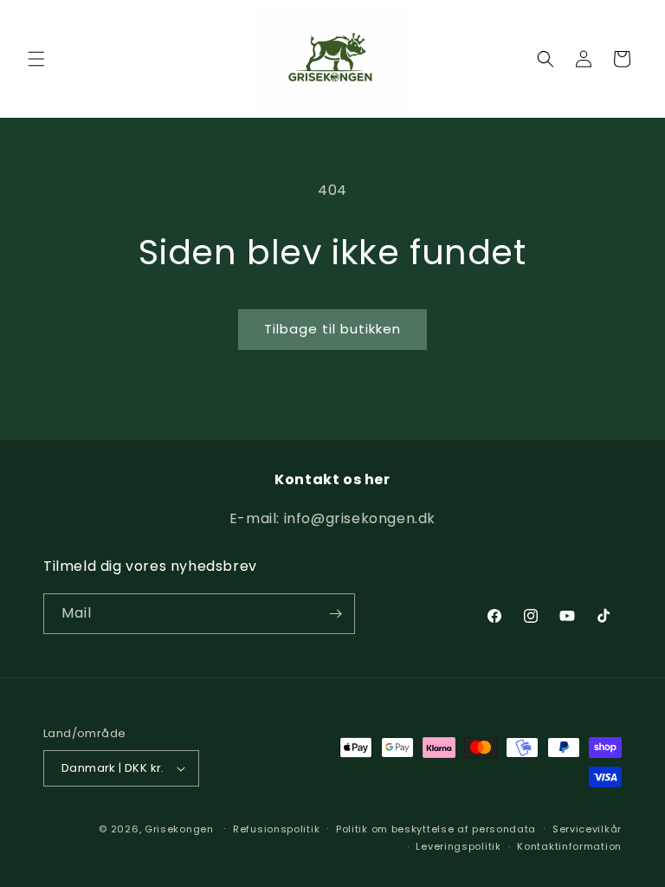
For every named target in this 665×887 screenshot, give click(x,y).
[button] (36, 59)
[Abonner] (335, 613)
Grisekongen (179, 829)
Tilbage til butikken (332, 329)
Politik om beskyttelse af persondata (436, 829)
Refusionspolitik (276, 829)
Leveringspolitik (458, 846)
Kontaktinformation (569, 846)
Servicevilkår (587, 829)
